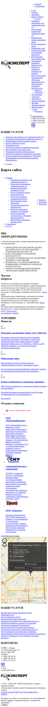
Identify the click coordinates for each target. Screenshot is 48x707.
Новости (38, 90)
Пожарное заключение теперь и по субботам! (24, 333)
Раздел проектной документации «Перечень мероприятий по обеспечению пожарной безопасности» (38, 82)
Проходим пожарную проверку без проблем (36, 70)
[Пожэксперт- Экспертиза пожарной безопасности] (15, 68)
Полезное (39, 92)
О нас (33, 10)
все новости (5, 398)
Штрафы (35, 103)
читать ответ (12, 311)
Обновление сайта (10, 358)
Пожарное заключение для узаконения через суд (38, 24)
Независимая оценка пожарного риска (38, 40)
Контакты (39, 111)
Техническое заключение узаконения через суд (38, 32)
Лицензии (35, 15)
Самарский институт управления (16, 467)
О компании (11, 224)
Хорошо (4, 705)
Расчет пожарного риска (15, 143)
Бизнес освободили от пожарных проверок (22, 382)
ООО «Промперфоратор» (16, 419)
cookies (10, 700)
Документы (36, 99)
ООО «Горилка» (14, 510)
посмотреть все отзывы (10, 536)
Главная (38, 4)
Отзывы (34, 13)
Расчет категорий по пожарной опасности (38, 52)
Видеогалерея (37, 107)
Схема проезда (37, 116)
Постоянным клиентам (37, 96)
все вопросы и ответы (9, 313)
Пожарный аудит (38, 48)
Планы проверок (38, 101)
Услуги (38, 19)
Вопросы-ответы (38, 105)
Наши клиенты (37, 17)
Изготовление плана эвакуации (38, 58)
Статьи (34, 109)
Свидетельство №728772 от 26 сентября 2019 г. (19, 692)
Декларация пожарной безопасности (36, 63)
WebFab (4, 694)
